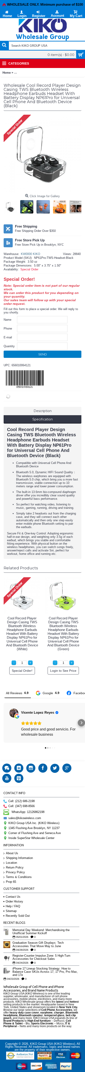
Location (11, 862)
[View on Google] (13, 713)
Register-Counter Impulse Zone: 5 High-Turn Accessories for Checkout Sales (41, 957)
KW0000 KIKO (30, 254)
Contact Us (13, 896)
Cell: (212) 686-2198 (21, 801)
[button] (3, 722)
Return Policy (15, 867)
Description (43, 411)
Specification (42, 419)
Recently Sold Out (18, 915)
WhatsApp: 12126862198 (28, 812)
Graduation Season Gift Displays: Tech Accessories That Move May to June (38, 944)
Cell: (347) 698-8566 (21, 806)
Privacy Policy (15, 872)
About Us (12, 853)
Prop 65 (11, 881)
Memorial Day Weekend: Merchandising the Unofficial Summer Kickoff (41, 932)
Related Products (21, 568)
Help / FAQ (13, 906)
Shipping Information (19, 858)
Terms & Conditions (19, 877)
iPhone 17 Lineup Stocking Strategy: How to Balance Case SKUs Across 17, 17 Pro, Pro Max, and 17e (45, 972)
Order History (14, 901)
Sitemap (11, 911)
